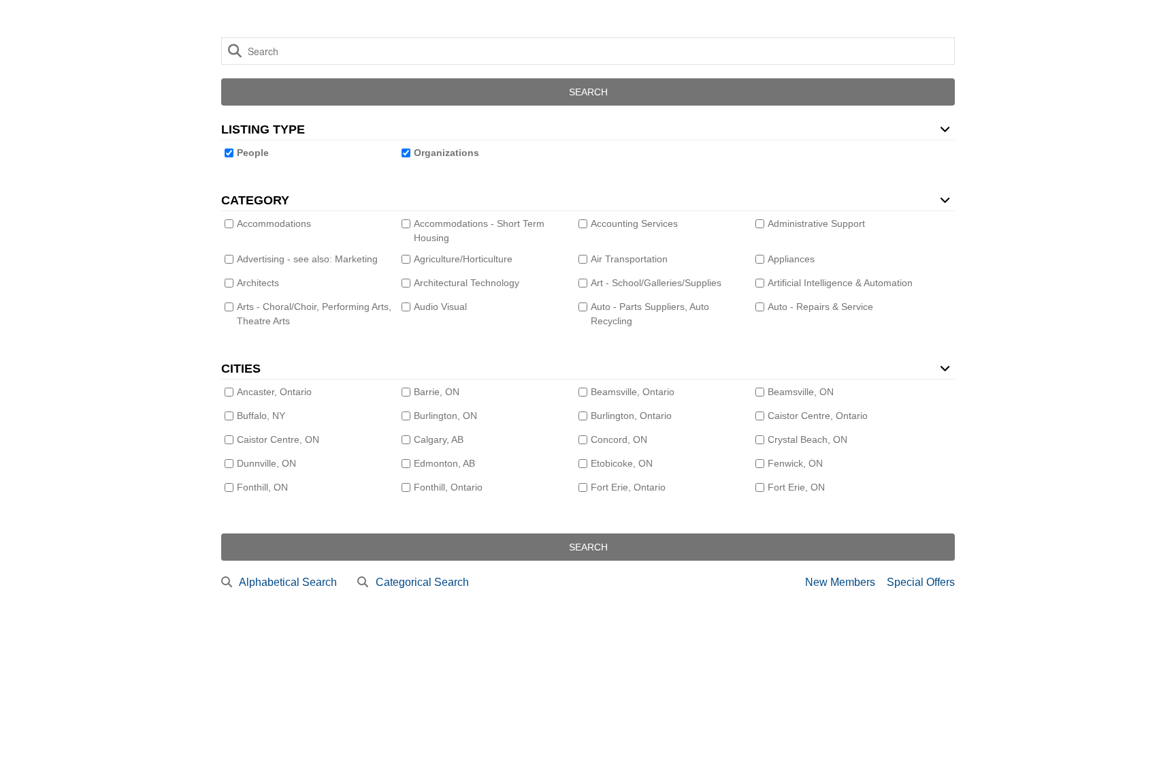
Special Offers (921, 582)
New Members (840, 582)
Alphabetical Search (288, 582)
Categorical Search (422, 582)
